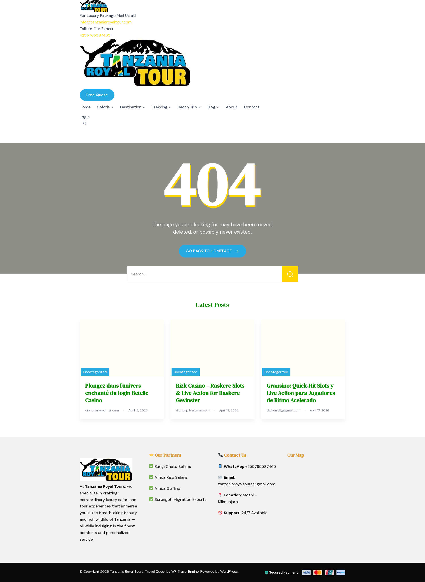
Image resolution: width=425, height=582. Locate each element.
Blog (211, 107)
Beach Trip (187, 107)
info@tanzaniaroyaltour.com (106, 22)
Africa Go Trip (167, 488)
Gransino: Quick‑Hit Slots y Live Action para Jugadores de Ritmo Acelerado (301, 393)
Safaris (103, 107)
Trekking (159, 107)
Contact (251, 107)
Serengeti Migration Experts (181, 499)
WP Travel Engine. (185, 571)
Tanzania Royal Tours (126, 571)
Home (85, 107)
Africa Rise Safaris (171, 477)
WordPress (229, 571)
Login (85, 116)
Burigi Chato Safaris (173, 466)
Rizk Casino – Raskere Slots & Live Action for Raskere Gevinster (210, 393)
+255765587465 (95, 35)
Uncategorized (95, 372)
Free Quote (97, 95)
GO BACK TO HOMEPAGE (209, 251)
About (231, 107)
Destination (130, 107)
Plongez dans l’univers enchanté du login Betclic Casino (116, 393)
